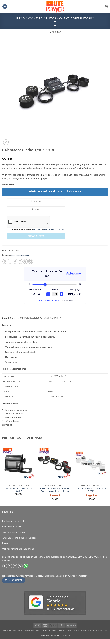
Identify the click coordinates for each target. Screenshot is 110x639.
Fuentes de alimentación (53, 631)
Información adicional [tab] (29, 318)
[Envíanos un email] (15, 566)
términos (37, 229)
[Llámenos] (20, 566)
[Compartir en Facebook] (10, 261)
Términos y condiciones (13, 532)
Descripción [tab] (8, 318)
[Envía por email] (20, 261)
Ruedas (51, 18)
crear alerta (36, 236)
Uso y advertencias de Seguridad (18, 548)
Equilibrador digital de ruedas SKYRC (19, 489)
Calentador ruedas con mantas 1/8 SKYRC (91, 489)
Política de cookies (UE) (13, 521)
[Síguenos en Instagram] (10, 566)
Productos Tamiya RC (12, 526)
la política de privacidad (53, 229)
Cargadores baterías (28, 631)
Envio (5, 543)
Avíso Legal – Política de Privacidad (19, 537)
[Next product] (55, 23)
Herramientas (100, 631)
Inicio (20, 18)
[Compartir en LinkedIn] (30, 261)
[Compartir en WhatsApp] (4, 261)
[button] (4, 6)
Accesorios (73, 631)
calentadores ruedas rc (76, 18)
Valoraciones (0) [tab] (52, 318)
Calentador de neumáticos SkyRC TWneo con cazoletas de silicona (55, 489)
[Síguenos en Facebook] (4, 566)
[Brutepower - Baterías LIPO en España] (55, 6)
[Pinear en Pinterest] (25, 261)
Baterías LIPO (9, 631)
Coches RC (35, 18)
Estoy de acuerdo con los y (37, 229)
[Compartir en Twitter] (15, 261)
